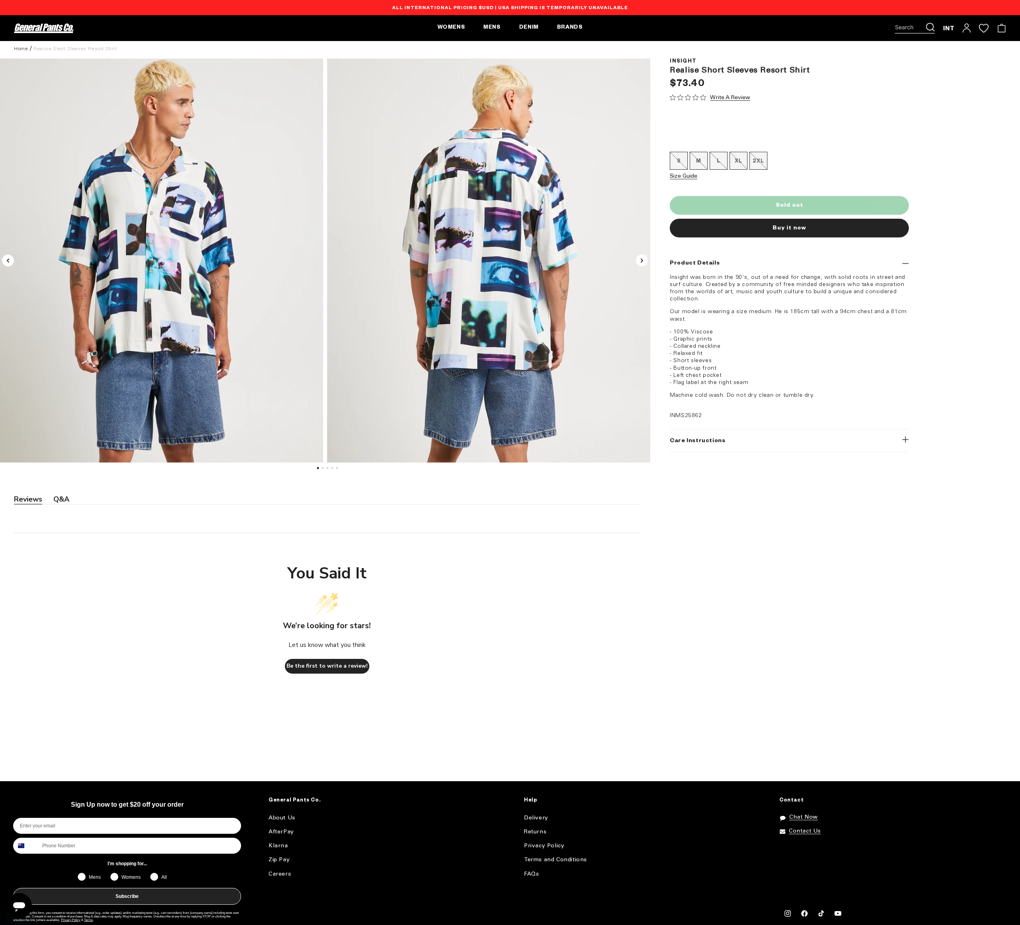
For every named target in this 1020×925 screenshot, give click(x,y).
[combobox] (26, 845)
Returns (535, 832)
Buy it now (789, 228)
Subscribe (127, 896)
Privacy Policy (70, 920)
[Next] (642, 261)
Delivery (536, 818)
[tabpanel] (488, 260)
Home (21, 49)
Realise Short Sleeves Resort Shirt (75, 49)
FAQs (531, 874)
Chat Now (803, 817)
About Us (282, 818)
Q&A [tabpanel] (61, 499)
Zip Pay (279, 859)
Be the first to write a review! (327, 666)
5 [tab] (338, 470)
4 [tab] (333, 470)
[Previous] (8, 261)
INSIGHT (683, 62)
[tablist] (327, 499)
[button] (914, 28)
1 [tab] (319, 470)
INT (949, 28)
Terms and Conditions (555, 859)
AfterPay (281, 832)
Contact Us (805, 831)
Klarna (278, 846)
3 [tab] (329, 470)
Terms (88, 920)
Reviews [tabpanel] (28, 499)
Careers (280, 874)
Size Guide (683, 176)
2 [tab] (324, 470)
